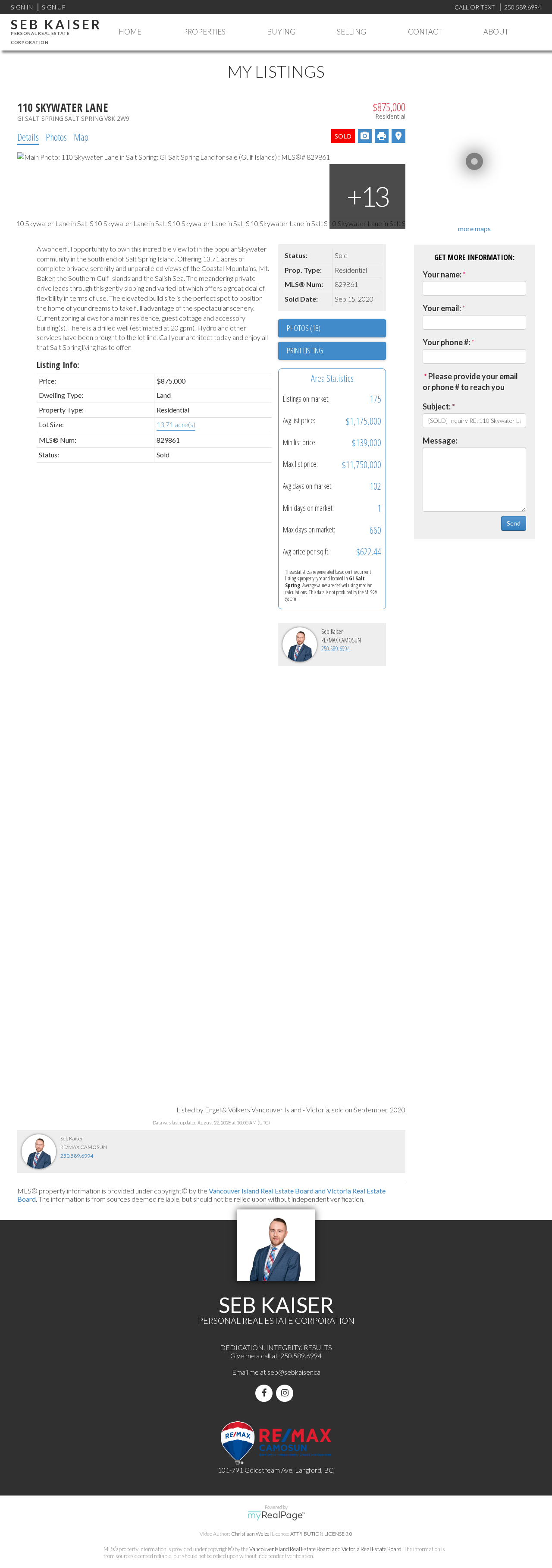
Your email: (442, 308)
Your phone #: (446, 342)
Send (514, 523)
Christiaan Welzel (251, 1533)
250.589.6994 (335, 649)
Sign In (22, 7)
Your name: (442, 274)
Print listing (305, 350)
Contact (425, 31)
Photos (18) (303, 328)
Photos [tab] (56, 136)
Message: (440, 440)
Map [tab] (81, 136)
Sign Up (53, 7)
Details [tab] (28, 136)
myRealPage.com (276, 1516)
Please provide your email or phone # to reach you (470, 382)
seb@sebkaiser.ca (293, 1372)
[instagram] (286, 1393)
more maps (474, 228)
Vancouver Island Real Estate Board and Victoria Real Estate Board (325, 1549)
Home (130, 31)
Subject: (437, 406)
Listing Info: (58, 365)
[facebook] (265, 1393)
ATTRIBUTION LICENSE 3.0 (321, 1533)
